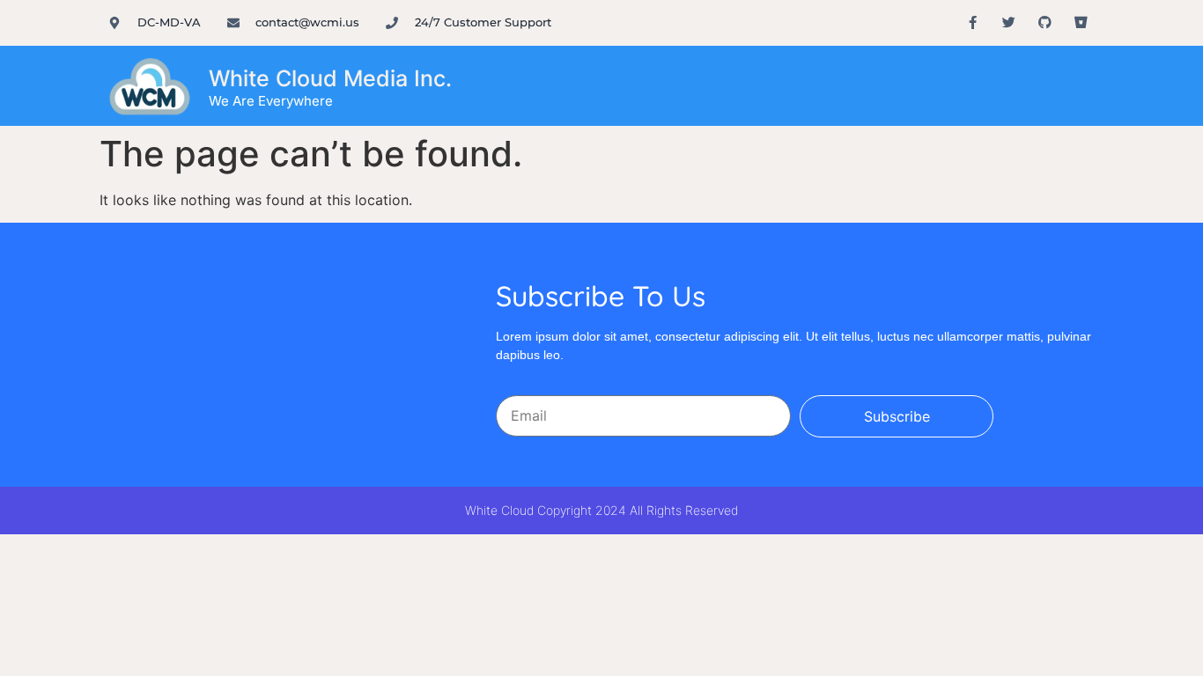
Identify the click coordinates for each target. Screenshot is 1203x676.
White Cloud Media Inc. (330, 78)
